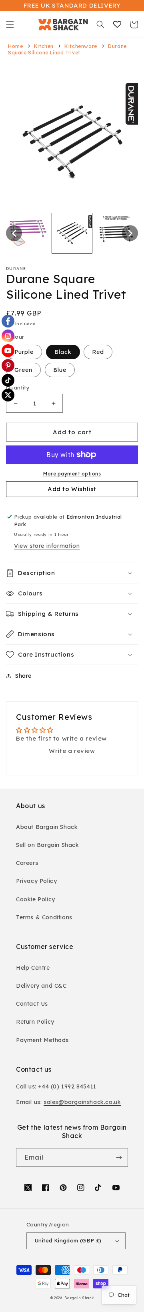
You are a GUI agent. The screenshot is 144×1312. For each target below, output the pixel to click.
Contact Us (32, 1003)
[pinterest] (8, 365)
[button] (10, 24)
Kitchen (44, 46)
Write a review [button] (72, 751)
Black (63, 351)
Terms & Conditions (44, 917)
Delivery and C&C (41, 985)
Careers (27, 863)
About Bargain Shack (47, 827)
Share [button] (23, 675)
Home (15, 46)
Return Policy (35, 1021)
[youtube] (8, 350)
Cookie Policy (35, 899)
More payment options (72, 474)
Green (23, 369)
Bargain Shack (79, 1298)
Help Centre (33, 967)
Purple (24, 351)
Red (98, 351)
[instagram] (8, 335)
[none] (14, 233)
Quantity (18, 387)
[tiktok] (8, 380)
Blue (59, 369)
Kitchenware (80, 46)
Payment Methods (42, 1040)
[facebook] (8, 321)
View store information (47, 545)
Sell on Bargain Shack (47, 845)
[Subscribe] (119, 1157)
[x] (8, 395)
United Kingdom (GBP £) (68, 1240)
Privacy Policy (36, 881)
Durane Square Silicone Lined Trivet (67, 49)
